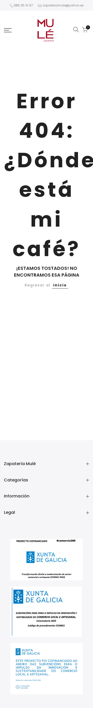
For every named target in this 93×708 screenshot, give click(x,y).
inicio (60, 285)
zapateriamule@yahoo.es (63, 5)
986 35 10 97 (23, 5)
